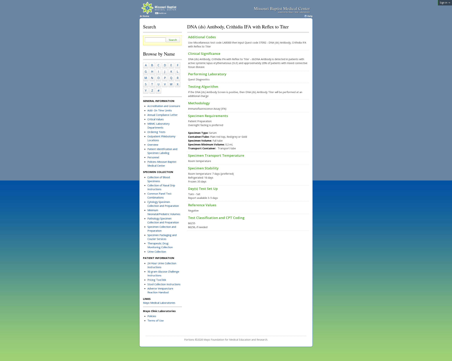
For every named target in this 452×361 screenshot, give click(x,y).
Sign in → (445, 2)
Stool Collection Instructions (163, 284)
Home (146, 16)
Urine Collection (156, 251)
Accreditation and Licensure (163, 106)
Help (310, 16)
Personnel (153, 157)
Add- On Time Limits (159, 110)
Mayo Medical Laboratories (159, 302)
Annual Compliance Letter (162, 115)
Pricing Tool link (156, 280)
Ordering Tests (156, 132)
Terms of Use (155, 320)
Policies (151, 316)
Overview (152, 144)
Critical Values (155, 119)
